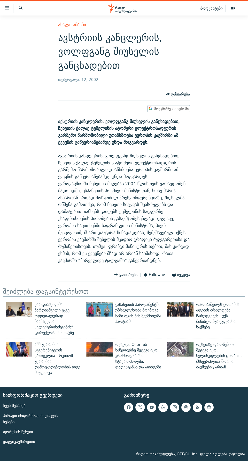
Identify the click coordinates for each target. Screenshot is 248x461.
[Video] (233, 8)
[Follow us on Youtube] (151, 407)
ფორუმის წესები (18, 432)
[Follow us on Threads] (186, 407)
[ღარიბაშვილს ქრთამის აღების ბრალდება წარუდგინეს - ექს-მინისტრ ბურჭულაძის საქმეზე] (180, 309)
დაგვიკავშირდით (19, 442)
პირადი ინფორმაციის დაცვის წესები (30, 419)
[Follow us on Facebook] (128, 407)
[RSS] (197, 407)
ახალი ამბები (72, 24)
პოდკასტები (211, 8)
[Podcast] (209, 407)
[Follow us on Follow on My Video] (163, 407)
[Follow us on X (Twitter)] (140, 407)
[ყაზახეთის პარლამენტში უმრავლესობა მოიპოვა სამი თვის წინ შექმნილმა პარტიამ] (99, 309)
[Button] (178, 94)
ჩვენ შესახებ (14, 406)
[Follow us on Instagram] (174, 407)
